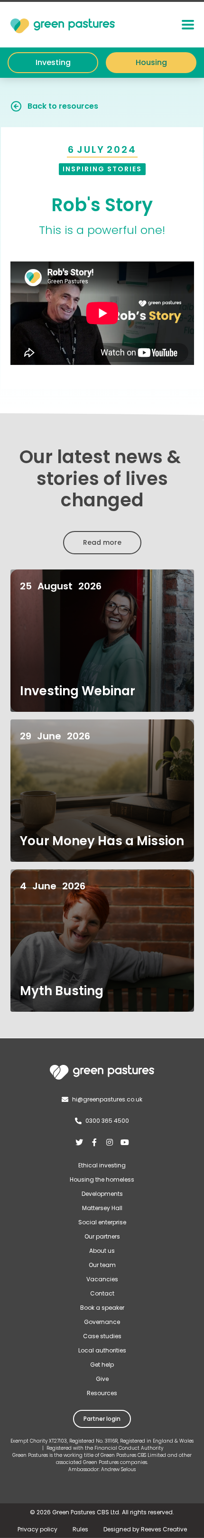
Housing (151, 62)
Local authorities (102, 1350)
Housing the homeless (102, 1179)
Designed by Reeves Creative (145, 1529)
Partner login (102, 1419)
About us (102, 1251)
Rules (80, 1529)
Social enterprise (102, 1222)
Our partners (102, 1236)
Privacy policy (37, 1529)
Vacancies (102, 1279)
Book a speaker (102, 1308)
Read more (102, 542)
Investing (53, 62)
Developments (102, 1194)
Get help (102, 1365)
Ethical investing (102, 1165)
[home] (62, 25)
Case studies (102, 1336)
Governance (102, 1322)
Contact (102, 1293)
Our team (102, 1265)
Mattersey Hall (102, 1208)
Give (102, 1379)
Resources (102, 1393)
